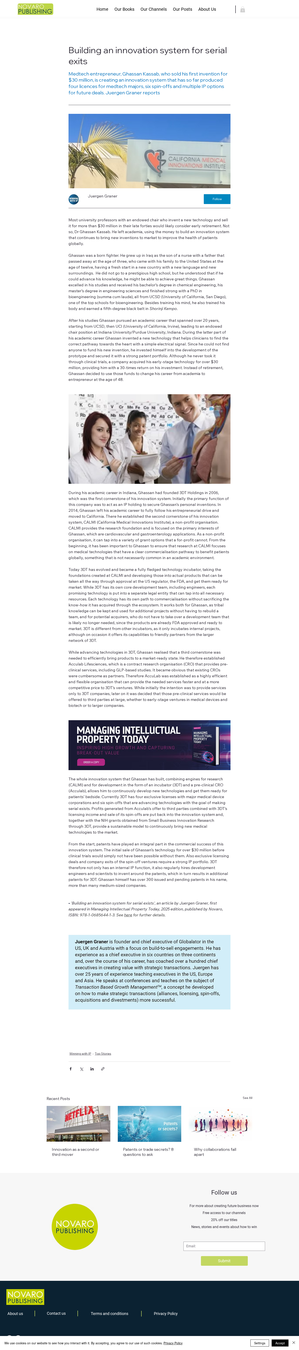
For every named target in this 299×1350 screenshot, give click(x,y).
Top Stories (103, 1054)
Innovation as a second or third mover (75, 1152)
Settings (259, 1343)
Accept (280, 1343)
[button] (124, 9)
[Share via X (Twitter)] (81, 1069)
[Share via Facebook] (71, 1069)
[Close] (293, 1342)
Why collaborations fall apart (215, 1152)
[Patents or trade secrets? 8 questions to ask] (149, 1124)
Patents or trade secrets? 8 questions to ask (148, 1152)
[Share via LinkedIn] (92, 1069)
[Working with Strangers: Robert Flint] (220, 1124)
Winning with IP (80, 1054)
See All (247, 1098)
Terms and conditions (109, 1313)
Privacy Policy (166, 1313)
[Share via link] (103, 1069)
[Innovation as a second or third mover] (78, 1124)
